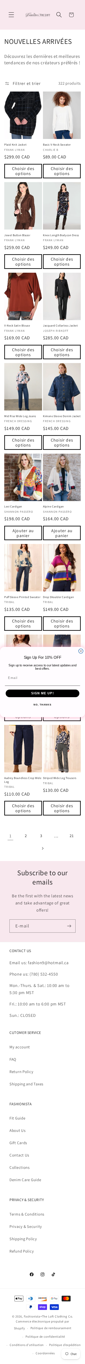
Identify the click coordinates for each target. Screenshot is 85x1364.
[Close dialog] (81, 651)
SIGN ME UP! (42, 693)
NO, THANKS (42, 704)
